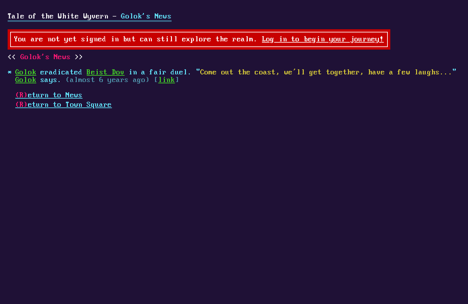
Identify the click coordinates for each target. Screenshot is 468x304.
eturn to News (48, 95)
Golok (25, 72)
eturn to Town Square (63, 105)
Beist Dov (105, 72)
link (166, 80)
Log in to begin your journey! (323, 39)
